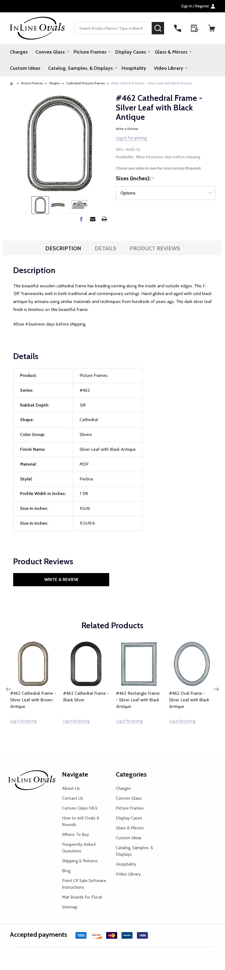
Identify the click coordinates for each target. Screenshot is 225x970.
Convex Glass (50, 52)
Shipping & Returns (80, 860)
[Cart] (211, 28)
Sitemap (70, 907)
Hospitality (134, 68)
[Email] (93, 219)
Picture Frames (90, 52)
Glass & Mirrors (171, 52)
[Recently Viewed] (194, 28)
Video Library (168, 68)
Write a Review (127, 129)
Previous (8, 689)
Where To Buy (75, 834)
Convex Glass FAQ (79, 808)
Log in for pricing (131, 137)
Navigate (75, 774)
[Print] (104, 219)
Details (105, 248)
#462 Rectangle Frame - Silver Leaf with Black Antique (138, 700)
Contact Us (72, 798)
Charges (19, 52)
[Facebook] (81, 219)
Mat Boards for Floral (82, 897)
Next (216, 689)
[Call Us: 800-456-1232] (177, 28)
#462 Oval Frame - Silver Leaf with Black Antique (189, 700)
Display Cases (130, 52)
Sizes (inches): (135, 178)
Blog (66, 870)
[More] (67, 51)
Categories (131, 774)
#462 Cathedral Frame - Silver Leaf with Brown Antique (33, 700)
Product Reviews (155, 248)
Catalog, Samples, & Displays (80, 68)
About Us (71, 788)
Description (63, 248)
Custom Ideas (25, 68)
